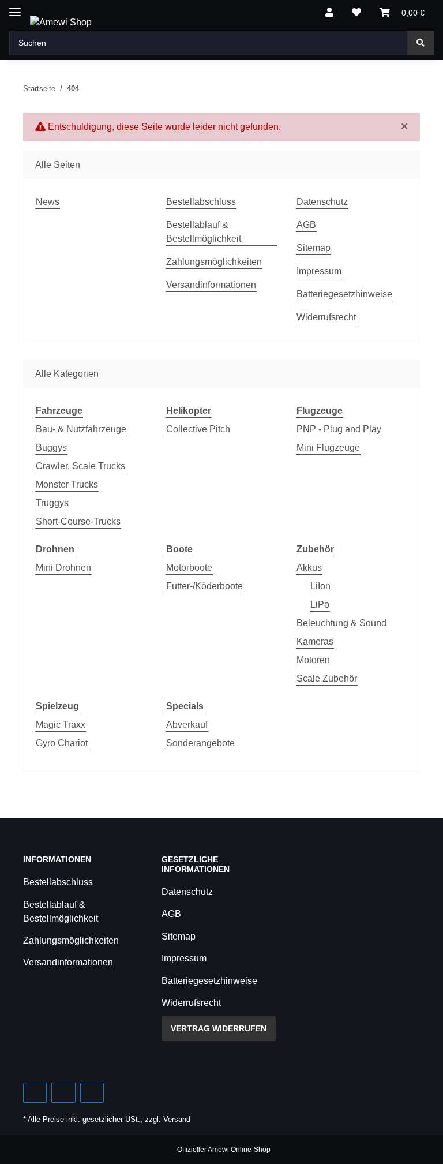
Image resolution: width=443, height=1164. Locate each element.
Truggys (52, 503)
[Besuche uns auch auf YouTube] (63, 1093)
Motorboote (189, 567)
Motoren (313, 660)
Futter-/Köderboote (204, 586)
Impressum (318, 271)
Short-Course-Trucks (78, 521)
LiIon (320, 586)
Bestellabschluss (201, 202)
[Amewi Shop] (61, 22)
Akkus (309, 567)
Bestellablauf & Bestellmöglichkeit (203, 232)
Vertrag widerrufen (218, 1028)
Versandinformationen (211, 285)
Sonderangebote (200, 743)
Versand (176, 1119)
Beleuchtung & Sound (341, 623)
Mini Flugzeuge (328, 447)
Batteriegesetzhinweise (344, 294)
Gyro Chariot (62, 743)
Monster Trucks (67, 484)
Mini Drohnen (63, 567)
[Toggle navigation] (15, 7)
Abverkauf (187, 724)
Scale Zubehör (326, 678)
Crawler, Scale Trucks (80, 466)
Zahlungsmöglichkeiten (214, 262)
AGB (306, 225)
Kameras (314, 641)
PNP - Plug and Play (338, 429)
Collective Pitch (198, 429)
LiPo (319, 604)
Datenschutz (322, 202)
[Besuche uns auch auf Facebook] (35, 1093)
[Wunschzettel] (356, 12)
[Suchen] (420, 43)
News (47, 202)
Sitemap (313, 248)
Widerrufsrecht (326, 317)
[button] (329, 12)
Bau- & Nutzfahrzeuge (81, 429)
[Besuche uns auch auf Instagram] (92, 1093)
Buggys (51, 447)
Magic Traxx (60, 724)
